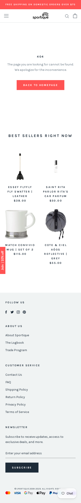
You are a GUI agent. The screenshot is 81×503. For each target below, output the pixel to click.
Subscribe (22, 467)
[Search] (67, 16)
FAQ (8, 382)
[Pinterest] (24, 312)
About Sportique (17, 335)
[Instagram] (18, 312)
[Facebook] (6, 312)
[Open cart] (75, 16)
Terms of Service (17, 412)
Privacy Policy (15, 404)
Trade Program (16, 350)
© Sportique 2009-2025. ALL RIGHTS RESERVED (41, 489)
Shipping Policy (16, 390)
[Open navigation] (6, 16)
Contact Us (13, 375)
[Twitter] (12, 312)
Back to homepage (40, 85)
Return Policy (15, 397)
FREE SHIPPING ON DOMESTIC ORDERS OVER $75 (40, 4)
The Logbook (14, 343)
